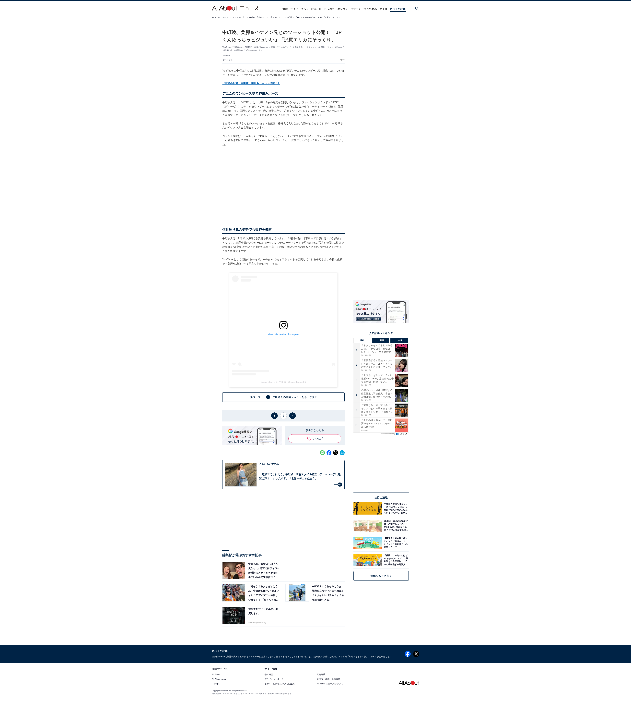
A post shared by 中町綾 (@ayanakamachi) (283, 382)
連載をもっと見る (381, 575)
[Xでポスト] (335, 452)
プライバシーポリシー (275, 679)
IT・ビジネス (327, 9)
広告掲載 (321, 675)
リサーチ (356, 9)
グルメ (305, 9)
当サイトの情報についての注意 (279, 684)
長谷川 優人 (227, 60)
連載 (285, 9)
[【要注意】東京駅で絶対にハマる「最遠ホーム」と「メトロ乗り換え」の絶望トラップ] (395, 543)
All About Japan (219, 679)
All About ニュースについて (330, 684)
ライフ (294, 9)
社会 (314, 9)
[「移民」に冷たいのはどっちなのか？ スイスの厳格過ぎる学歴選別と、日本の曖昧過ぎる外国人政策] (395, 560)
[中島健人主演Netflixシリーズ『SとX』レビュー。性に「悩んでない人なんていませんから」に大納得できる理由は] (395, 508)
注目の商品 (370, 9)
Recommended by (388, 434)
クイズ (383, 9)
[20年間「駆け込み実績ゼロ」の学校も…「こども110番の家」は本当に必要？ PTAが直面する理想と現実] (395, 526)
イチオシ (216, 684)
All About (216, 675)
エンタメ (342, 9)
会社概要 (269, 675)
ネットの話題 (398, 9)
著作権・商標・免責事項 (328, 679)
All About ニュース (220, 17)
